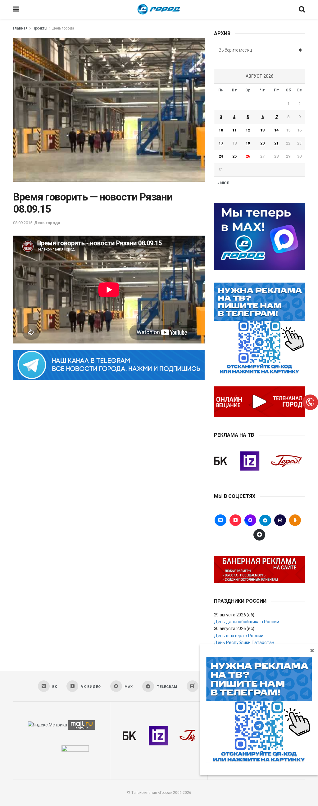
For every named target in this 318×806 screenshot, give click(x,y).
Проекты (40, 28)
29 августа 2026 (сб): (234, 614)
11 (234, 130)
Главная (20, 28)
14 (276, 130)
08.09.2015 (22, 222)
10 (221, 130)
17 (221, 143)
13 (262, 130)
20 (262, 143)
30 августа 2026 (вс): (234, 628)
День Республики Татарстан (244, 642)
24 (221, 156)
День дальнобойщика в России (246, 621)
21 (276, 143)
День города (63, 28)
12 (248, 130)
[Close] (312, 650)
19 (248, 143)
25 (234, 156)
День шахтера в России (238, 635)
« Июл (223, 183)
